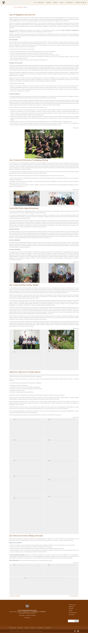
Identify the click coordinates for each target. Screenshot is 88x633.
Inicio (35, 2)
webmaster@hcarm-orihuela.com (29, 613)
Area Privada (77, 2)
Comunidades (20, 7)
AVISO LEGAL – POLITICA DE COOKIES (27, 615)
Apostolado (48, 2)
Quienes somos (41, 2)
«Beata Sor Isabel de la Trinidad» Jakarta (24, 372)
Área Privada (71, 614)
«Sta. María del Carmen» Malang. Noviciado (26, 535)
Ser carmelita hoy (69, 2)
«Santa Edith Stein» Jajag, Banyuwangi (23, 208)
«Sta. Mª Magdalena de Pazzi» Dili (22, 15)
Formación (55, 2)
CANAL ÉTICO (27, 617)
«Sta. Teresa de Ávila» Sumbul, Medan (24, 285)
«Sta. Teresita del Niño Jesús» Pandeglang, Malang (28, 160)
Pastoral (61, 2)
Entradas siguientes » (74, 595)
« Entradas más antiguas (14, 595)
